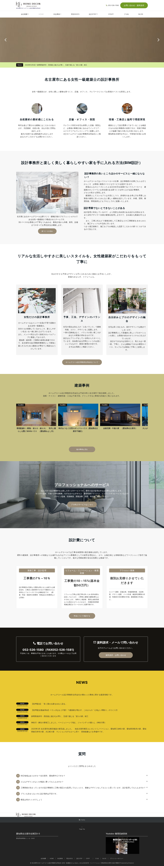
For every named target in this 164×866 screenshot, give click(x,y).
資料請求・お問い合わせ (116, 655)
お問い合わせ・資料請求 (134, 5)
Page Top (82, 829)
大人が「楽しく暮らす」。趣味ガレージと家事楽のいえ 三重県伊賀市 (81, 429)
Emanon (131, 863)
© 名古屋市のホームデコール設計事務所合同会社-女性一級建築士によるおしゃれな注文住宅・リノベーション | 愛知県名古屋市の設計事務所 (75, 863)
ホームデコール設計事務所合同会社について (82, 362)
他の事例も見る (82, 449)
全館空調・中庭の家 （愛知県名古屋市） (39, 428)
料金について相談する (82, 616)
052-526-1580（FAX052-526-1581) (48, 649)
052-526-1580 (113, 5)
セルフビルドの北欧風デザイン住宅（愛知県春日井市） (123, 429)
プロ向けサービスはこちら (82, 504)
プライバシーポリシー (116, 858)
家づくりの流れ (47, 231)
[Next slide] (158, 40)
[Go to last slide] (6, 40)
